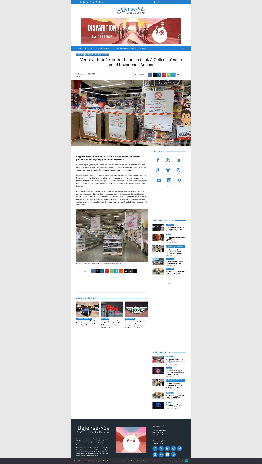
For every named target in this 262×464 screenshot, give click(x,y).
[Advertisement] (113, 282)
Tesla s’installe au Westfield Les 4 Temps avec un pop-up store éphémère (87, 323)
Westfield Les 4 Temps (102, 54)
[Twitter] (80, 2)
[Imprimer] (130, 271)
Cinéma (168, 234)
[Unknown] (131, 31)
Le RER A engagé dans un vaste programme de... (175, 228)
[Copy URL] (135, 271)
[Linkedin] (84, 2)
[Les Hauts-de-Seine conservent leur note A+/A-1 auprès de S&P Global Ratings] (158, 248)
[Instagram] (93, 2)
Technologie (170, 268)
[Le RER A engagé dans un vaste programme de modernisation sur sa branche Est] (158, 227)
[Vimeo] (102, 2)
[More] (178, 75)
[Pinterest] (164, 75)
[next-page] (157, 278)
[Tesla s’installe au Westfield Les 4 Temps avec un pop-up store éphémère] (87, 309)
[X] (155, 75)
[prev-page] (153, 278)
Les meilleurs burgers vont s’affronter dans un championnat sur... (175, 372)
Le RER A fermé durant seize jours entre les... (174, 262)
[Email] (126, 271)
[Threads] (87, 2)
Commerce (80, 54)
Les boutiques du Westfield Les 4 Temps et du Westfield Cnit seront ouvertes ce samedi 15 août (111, 324)
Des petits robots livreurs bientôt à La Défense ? (175, 272)
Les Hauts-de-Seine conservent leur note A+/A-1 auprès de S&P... (174, 252)
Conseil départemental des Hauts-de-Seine (174, 247)
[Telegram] (173, 75)
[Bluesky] (90, 2)
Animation (169, 368)
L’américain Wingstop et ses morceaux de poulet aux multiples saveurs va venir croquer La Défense (135, 324)
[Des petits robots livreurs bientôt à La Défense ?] (158, 271)
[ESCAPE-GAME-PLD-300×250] (131, 440)
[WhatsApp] (169, 75)
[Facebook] (77, 2)
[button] (183, 48)
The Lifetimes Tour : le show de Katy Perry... (174, 406)
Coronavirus (89, 54)
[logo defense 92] (131, 10)
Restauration (130, 319)
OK (186, 461)
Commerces (105, 319)
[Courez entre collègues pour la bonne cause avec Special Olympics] (158, 359)
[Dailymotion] (99, 2)
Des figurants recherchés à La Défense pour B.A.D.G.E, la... (175, 239)
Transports (169, 224)
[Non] (259, 461)
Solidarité (169, 356)
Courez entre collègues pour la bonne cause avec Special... (175, 361)
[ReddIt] (121, 271)
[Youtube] (96, 2)
